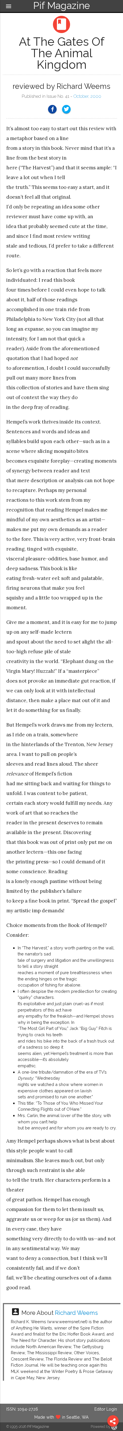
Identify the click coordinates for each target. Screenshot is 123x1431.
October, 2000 (87, 96)
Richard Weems (76, 1312)
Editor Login (105, 1409)
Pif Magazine (38, 1426)
